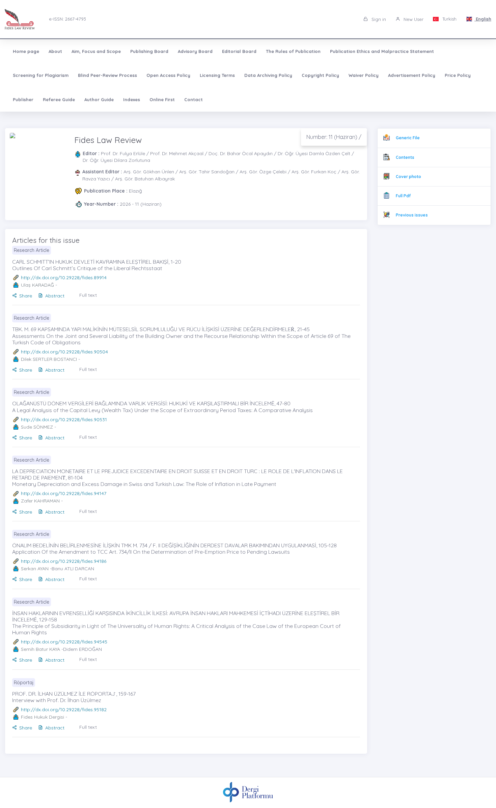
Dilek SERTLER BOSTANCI (49, 359)
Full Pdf (403, 195)
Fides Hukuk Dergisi (42, 717)
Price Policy (458, 75)
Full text (88, 295)
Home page (26, 51)
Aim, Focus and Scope (96, 51)
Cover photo (408, 176)
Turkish (449, 19)
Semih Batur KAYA (40, 649)
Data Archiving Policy (268, 75)
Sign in (378, 19)
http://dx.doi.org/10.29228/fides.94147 (63, 493)
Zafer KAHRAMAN (40, 501)
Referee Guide (59, 99)
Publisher (23, 99)
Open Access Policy (168, 75)
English (482, 19)
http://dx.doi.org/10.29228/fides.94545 (64, 642)
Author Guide (99, 99)
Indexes (131, 99)
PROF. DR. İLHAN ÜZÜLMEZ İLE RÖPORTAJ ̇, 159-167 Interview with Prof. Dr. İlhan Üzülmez (74, 696)
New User (412, 19)
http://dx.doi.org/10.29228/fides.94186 (63, 561)
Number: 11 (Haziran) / (333, 137)
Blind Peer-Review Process (107, 75)
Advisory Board (195, 51)
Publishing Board (149, 51)
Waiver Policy (364, 75)
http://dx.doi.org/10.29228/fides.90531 (64, 419)
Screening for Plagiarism (40, 75)
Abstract (54, 296)
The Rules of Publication (293, 51)
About (55, 51)
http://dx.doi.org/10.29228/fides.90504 (64, 352)
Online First (162, 99)
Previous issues (412, 215)
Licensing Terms (217, 75)
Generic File (408, 137)
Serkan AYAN (35, 569)
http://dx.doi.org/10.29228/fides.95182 (64, 709)
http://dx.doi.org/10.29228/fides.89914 (64, 278)
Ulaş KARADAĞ (37, 285)
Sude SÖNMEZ (37, 427)
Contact (193, 99)
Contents (405, 157)
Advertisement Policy (411, 75)
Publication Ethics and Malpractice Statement (382, 51)
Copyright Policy (320, 75)
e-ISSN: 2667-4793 (67, 19)
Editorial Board (239, 51)
